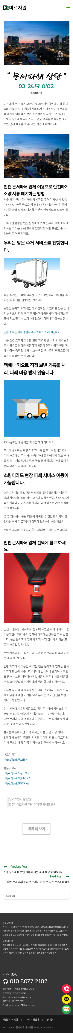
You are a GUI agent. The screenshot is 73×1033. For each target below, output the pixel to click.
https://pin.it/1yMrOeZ (17, 778)
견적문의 (50, 1019)
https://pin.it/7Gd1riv (16, 760)
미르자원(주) (10, 974)
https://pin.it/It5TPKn (16, 783)
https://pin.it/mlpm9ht (17, 773)
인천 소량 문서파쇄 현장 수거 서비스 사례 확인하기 (32, 332)
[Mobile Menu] (68, 7)
